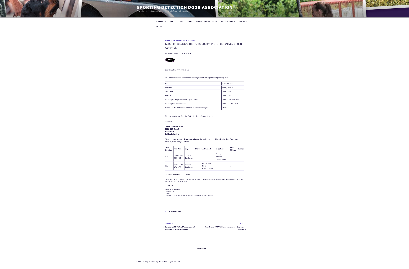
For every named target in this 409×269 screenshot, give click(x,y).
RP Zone (159, 27)
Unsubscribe (169, 185)
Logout (189, 21)
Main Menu (160, 21)
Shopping (242, 21)
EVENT (224, 108)
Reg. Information (227, 21)
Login (181, 21)
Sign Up (172, 21)
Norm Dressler (189, 40)
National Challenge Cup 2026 (206, 21)
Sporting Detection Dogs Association (185, 7)
